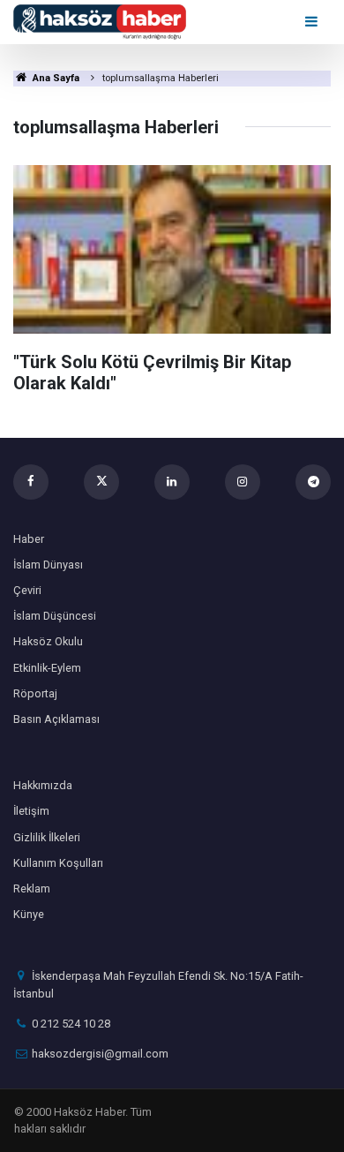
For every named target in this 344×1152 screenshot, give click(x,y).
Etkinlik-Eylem (47, 667)
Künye (28, 914)
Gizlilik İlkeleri (46, 837)
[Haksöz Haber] (99, 20)
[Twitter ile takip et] (101, 482)
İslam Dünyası (48, 564)
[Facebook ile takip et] (31, 482)
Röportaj (35, 693)
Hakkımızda (42, 785)
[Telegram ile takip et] (313, 482)
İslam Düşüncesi (54, 615)
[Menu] (313, 21)
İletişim (31, 810)
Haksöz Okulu (48, 641)
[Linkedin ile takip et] (172, 482)
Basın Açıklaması (56, 719)
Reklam (31, 888)
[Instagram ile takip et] (242, 482)
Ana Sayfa (54, 78)
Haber (28, 539)
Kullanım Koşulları (58, 863)
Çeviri (27, 590)
